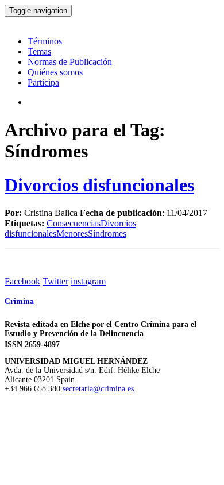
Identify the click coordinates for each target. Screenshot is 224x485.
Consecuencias (74, 223)
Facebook (22, 281)
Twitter (55, 281)
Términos (45, 41)
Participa (43, 82)
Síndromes (107, 233)
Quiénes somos (55, 72)
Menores (72, 233)
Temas (39, 51)
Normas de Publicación (70, 62)
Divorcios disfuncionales (99, 185)
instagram (88, 281)
